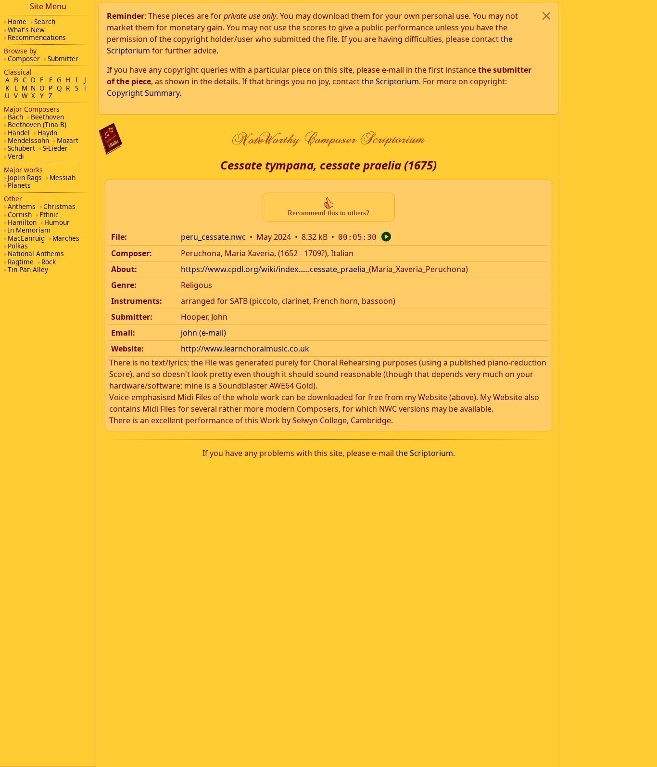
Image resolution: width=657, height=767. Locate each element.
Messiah (63, 177)
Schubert (21, 148)
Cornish (20, 214)
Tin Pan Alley (28, 269)
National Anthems (36, 253)
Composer (24, 58)
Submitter (63, 58)
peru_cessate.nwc (213, 237)
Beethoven (47, 116)
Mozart (67, 140)
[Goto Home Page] (111, 139)
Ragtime (21, 261)
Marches (65, 238)
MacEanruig (26, 238)
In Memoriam (29, 229)
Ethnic (49, 214)
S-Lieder (55, 148)
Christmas (59, 206)
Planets (19, 185)
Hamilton (22, 222)
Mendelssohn (28, 140)
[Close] (546, 15)
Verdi (16, 156)
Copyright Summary (143, 93)
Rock (48, 261)
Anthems (22, 206)
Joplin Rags (25, 177)
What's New (26, 29)
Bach (15, 116)
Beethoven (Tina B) (37, 124)
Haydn (47, 132)
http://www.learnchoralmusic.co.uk (245, 348)
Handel (19, 132)
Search (44, 21)
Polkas (18, 245)
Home (17, 21)
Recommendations (37, 37)
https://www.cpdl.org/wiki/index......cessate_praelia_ (275, 269)
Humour (57, 222)
